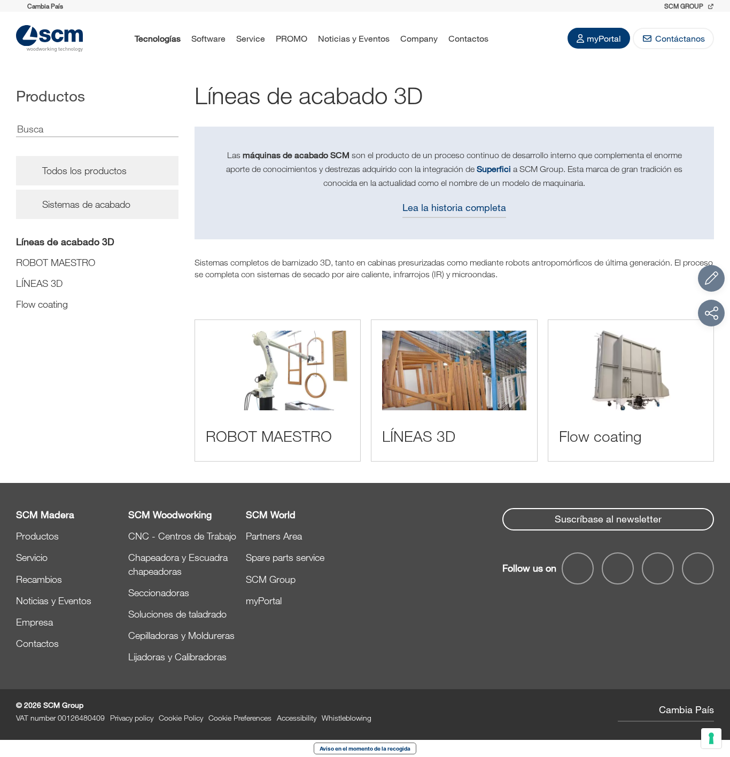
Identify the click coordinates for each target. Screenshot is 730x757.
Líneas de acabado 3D (65, 241)
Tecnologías (158, 38)
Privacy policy (131, 717)
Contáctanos (680, 38)
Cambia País (686, 709)
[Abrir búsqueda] (507, 38)
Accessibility (296, 717)
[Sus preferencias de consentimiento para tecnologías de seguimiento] (711, 738)
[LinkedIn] (658, 568)
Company (419, 38)
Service (250, 38)
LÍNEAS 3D (39, 283)
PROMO (291, 38)
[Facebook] (578, 568)
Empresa (34, 622)
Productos (37, 536)
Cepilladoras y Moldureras (181, 635)
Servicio (32, 557)
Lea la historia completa (454, 207)
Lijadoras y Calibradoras (177, 656)
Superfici (494, 168)
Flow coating (42, 304)
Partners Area (274, 536)
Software (208, 38)
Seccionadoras (158, 592)
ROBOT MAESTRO (55, 262)
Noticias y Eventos (354, 38)
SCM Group (271, 579)
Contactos (468, 38)
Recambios (39, 579)
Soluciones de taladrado (177, 614)
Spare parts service (285, 557)
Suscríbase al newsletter (608, 519)
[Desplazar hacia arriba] (711, 690)
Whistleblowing (346, 717)
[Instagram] (698, 568)
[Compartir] (711, 313)
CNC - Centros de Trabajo (182, 536)
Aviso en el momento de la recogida (365, 748)
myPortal (604, 38)
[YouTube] (618, 568)
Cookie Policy (181, 717)
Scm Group (684, 6)
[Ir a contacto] (711, 278)
